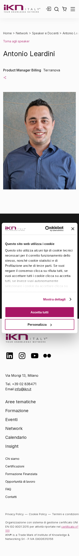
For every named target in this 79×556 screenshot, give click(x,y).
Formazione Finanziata (21, 474)
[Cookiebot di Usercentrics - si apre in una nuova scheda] (47, 229)
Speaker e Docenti (45, 33)
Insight (12, 446)
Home (7, 33)
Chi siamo (12, 459)
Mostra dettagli (54, 299)
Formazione (16, 410)
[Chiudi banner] (72, 228)
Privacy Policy (14, 514)
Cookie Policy (38, 514)
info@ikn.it (23, 389)
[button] (64, 9)
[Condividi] (5, 77)
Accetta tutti (39, 312)
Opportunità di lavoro (20, 482)
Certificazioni (14, 466)
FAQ (8, 489)
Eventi (11, 419)
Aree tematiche (20, 401)
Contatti (11, 497)
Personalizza (37, 324)
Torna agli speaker (16, 41)
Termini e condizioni (65, 514)
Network (22, 33)
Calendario (16, 437)
